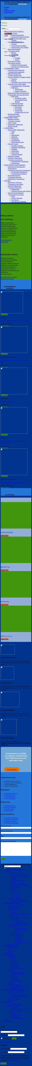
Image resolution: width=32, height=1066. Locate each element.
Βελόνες (14, 912)
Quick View (4, 314)
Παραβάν (14, 975)
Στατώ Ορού (15, 979)
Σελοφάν (14, 882)
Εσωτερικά (18, 938)
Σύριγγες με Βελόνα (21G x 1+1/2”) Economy (14, 321)
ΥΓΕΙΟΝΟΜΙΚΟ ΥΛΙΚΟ (11, 903)
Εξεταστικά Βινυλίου (17, 873)
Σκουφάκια (14, 891)
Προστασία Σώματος (14, 898)
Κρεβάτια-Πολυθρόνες (18, 974)
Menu (3, 28)
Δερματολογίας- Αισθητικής (20, 986)
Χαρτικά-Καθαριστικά (14, 1006)
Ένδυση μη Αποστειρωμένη (20, 901)
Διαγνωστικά (12, 956)
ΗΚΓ (12, 960)
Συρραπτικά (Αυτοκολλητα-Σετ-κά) (22, 941)
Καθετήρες (14, 919)
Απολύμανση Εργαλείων (19, 997)
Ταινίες (10, 953)
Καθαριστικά (15, 1007)
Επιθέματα (11, 951)
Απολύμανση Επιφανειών (19, 995)
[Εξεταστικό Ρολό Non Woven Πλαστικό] (14, 474)
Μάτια (13, 893)
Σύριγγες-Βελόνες (13, 908)
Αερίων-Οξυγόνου (20, 923)
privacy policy (15, 1060)
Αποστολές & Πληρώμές (11, 818)
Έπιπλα (10, 970)
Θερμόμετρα (15, 961)
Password (4, 1035)
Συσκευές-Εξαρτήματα (15, 984)
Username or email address (9, 1030)
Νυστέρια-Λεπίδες (20, 928)
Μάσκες (13, 889)
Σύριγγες (14, 910)
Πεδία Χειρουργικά (17, 933)
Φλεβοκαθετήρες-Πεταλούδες (20, 917)
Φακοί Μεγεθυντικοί (17, 968)
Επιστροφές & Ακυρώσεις (11, 819)
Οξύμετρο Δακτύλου (7, 401)
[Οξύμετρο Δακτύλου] (14, 393)
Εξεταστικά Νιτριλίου (17, 880)
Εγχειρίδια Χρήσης (9, 809)
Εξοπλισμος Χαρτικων (15, 1004)
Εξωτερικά (18, 937)
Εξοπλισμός (11, 1000)
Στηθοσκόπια (15, 967)
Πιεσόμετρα (15, 965)
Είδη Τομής (14, 926)
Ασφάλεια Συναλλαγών (10, 821)
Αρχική (6, 7)
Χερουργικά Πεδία (13, 944)
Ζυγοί (13, 958)
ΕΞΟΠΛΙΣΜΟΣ (9, 954)
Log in (14, 1038)
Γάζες (9, 949)
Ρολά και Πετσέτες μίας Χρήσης (21, 1009)
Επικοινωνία (8, 12)
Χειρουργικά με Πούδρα (18, 884)
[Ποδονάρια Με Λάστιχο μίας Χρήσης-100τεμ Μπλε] (14, 352)
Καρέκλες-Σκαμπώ (17, 972)
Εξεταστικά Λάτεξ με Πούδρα (20, 875)
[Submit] (5, 868)
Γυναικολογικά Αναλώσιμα (16, 905)
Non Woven (15, 1016)
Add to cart (4, 367)
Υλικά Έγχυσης (12, 915)
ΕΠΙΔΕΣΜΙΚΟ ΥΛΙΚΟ (11, 945)
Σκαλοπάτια (15, 977)
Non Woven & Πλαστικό (18, 1018)
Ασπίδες (17, 894)
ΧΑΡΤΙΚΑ (7, 1002)
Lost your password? (7, 1042)
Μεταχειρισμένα (8, 810)
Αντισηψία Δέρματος (14, 998)
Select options (5, 325)
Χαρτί (13, 1013)
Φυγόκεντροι (15, 988)
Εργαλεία (11, 983)
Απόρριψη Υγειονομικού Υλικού (21, 914)
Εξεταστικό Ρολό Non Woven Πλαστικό (13, 482)
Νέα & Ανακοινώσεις (9, 805)
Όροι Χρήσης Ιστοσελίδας (11, 823)
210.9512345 (22, 4)
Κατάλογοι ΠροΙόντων (10, 807)
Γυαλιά (17, 896)
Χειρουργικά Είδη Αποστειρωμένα (18, 924)
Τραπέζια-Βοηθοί (16, 981)
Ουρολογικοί (19, 921)
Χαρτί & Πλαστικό (16, 1014)
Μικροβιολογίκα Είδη (14, 907)
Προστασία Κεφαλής (14, 887)
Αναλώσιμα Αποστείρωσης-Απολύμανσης (16, 992)
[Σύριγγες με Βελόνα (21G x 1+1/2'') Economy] (12, 313)
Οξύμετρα (14, 963)
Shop (6, 9)
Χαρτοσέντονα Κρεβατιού (16, 1011)
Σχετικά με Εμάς (9, 10)
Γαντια (10, 871)
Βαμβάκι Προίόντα (13, 947)
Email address (5, 1048)
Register (3, 1063)
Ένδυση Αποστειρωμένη (19, 900)
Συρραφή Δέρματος (17, 935)
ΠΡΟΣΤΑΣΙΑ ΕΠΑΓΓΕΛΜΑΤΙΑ (14, 870)
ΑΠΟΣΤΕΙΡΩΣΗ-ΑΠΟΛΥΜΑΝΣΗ (15, 990)
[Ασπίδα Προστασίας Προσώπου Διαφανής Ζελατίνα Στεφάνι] (14, 433)
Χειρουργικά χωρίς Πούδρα (19, 885)
